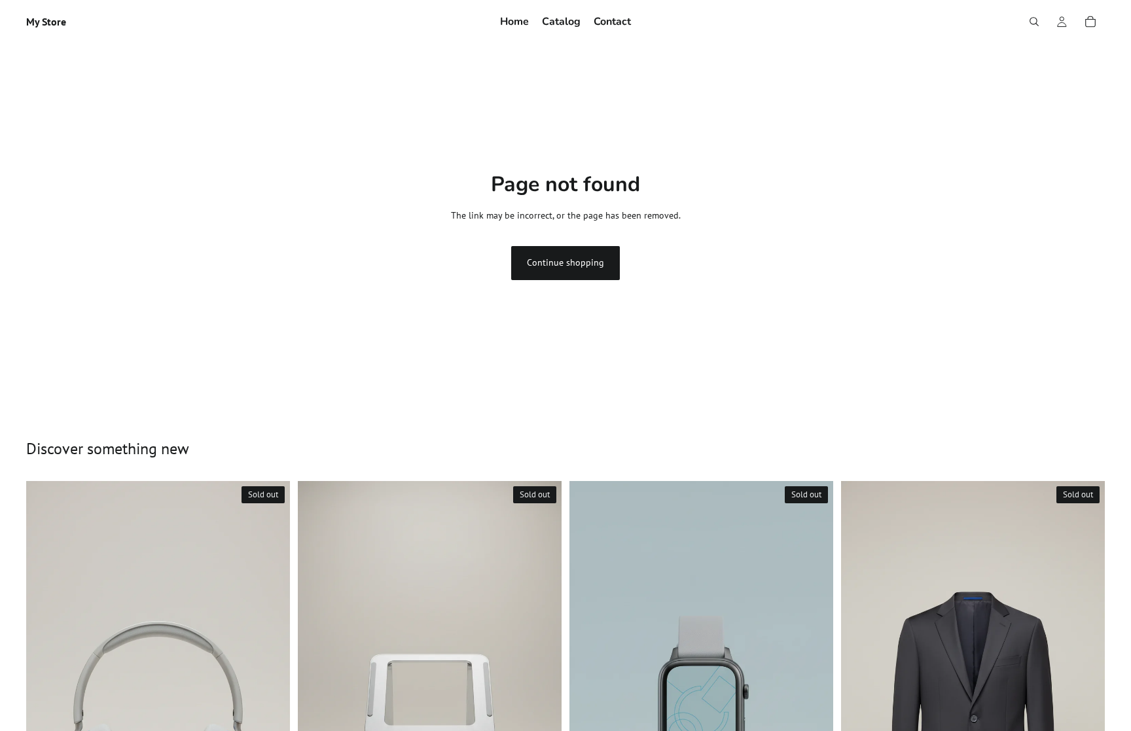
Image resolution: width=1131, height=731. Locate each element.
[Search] (1034, 21)
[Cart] (1090, 21)
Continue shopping (565, 262)
